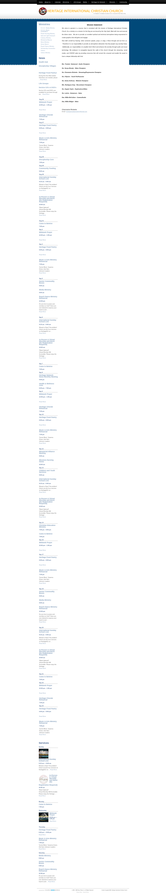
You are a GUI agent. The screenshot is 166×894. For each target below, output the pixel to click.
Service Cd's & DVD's (47, 87)
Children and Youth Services (47, 471)
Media (85, 2)
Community (123, 2)
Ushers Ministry (45, 52)
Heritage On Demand (98, 2)
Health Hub (43, 62)
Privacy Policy (79, 892)
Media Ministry (45, 290)
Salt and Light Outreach (48, 35)
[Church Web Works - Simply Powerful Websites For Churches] (49, 890)
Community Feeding (47, 168)
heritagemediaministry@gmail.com (76, 111)
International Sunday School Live (47, 178)
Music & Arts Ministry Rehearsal (48, 139)
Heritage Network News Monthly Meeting (48, 376)
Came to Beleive (45, 223)
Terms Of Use (86, 892)
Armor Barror (45, 44)
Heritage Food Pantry (48, 125)
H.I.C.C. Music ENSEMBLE (45, 30)
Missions (112, 2)
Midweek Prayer (45, 102)
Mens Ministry (45, 42)
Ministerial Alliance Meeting (47, 452)
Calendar (58, 2)
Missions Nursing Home (46, 461)
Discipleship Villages (47, 66)
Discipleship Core (46, 160)
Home (41, 2)
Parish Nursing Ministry (48, 33)
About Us (48, 2)
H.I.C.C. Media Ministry (48, 28)
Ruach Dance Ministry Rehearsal (48, 297)
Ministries (66, 2)
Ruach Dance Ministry (47, 46)
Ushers (43, 50)
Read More (43, 79)
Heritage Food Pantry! (48, 73)
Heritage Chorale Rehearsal (46, 115)
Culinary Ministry (46, 38)
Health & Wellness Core (46, 384)
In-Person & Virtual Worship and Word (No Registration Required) (47, 199)
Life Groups (77, 2)
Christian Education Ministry (47, 526)
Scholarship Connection (48, 48)
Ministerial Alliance (46, 40)
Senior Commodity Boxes (46, 282)
